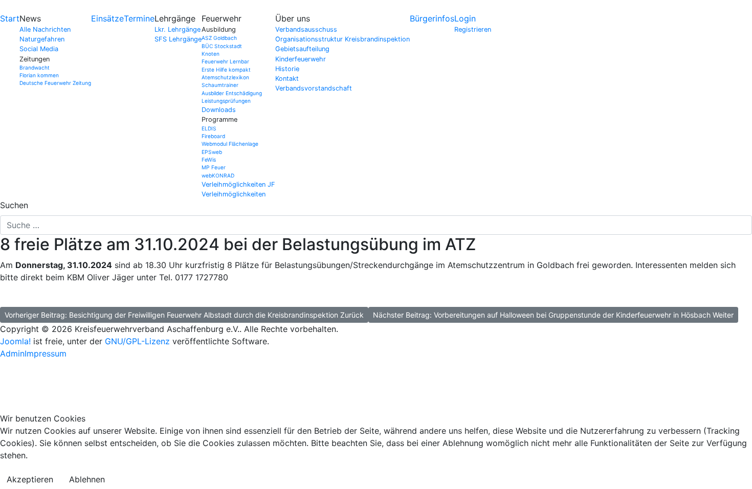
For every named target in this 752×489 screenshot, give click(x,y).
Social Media (38, 49)
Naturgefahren (41, 39)
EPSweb (212, 152)
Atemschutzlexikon (225, 77)
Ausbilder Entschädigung (232, 93)
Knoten (210, 54)
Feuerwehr (221, 18)
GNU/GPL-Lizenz (137, 341)
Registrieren (472, 29)
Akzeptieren (30, 479)
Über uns (292, 18)
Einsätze (107, 18)
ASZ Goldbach (219, 38)
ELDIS (209, 128)
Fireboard (213, 136)
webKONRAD (218, 175)
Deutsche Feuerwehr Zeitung (55, 83)
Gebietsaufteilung (302, 49)
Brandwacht (34, 67)
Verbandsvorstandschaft (313, 88)
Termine (139, 18)
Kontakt (287, 78)
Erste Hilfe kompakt (226, 69)
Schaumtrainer (220, 85)
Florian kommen (39, 75)
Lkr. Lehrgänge (177, 29)
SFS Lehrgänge (178, 39)
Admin (12, 353)
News (30, 18)
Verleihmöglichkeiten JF (238, 184)
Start (9, 18)
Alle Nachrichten (45, 29)
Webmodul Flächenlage (230, 144)
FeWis (209, 160)
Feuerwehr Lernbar (225, 61)
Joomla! (15, 341)
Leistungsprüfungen (226, 101)
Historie (287, 69)
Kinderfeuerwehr (300, 59)
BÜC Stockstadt (222, 46)
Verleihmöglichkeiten (234, 194)
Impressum (46, 353)
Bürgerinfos (432, 18)
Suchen (14, 205)
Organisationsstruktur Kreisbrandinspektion (342, 39)
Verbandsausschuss (306, 29)
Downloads (219, 110)
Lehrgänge (174, 18)
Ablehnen (87, 479)
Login (465, 18)
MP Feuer (214, 167)
